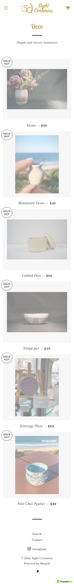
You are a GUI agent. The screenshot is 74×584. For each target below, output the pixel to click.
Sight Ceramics (42, 558)
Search (37, 534)
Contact (37, 540)
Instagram (39, 549)
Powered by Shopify (37, 563)
